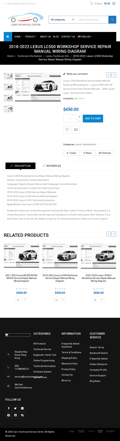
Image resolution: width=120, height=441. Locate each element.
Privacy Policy (69, 369)
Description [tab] (22, 165)
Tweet (72, 153)
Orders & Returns (98, 364)
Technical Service (42, 349)
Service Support (98, 375)
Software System (42, 371)
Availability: (68, 98)
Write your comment (77, 74)
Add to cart (93, 118)
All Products (39, 343)
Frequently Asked (99, 358)
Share (88, 153)
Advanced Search (99, 353)
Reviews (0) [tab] (53, 165)
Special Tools (40, 377)
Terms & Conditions (72, 352)
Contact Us (67, 375)
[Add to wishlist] (67, 130)
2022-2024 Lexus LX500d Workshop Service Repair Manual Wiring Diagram (98, 278)
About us (66, 380)
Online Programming (44, 360)
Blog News (95, 381)
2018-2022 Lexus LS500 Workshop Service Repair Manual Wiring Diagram (60, 278)
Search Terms (97, 347)
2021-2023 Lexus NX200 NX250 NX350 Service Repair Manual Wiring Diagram (21, 278)
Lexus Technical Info (57, 56)
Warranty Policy (70, 363)
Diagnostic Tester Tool (44, 355)
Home (10, 56)
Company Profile (98, 370)
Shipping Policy (69, 358)
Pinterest (106, 153)
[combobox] (62, 20)
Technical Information (30, 56)
